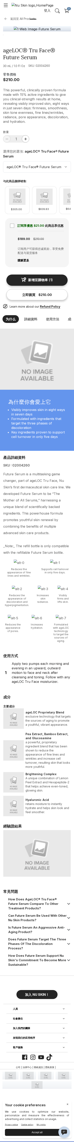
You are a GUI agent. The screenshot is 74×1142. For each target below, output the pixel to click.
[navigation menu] (5, 5)
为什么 (11, 319)
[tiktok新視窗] (49, 1057)
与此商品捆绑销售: (15, 181)
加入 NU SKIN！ (37, 994)
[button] (37, 993)
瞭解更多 (23, 260)
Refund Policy (50, 306)
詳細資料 (30, 319)
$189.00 (24, 239)
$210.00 (11, 79)
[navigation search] (57, 11)
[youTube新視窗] (41, 1057)
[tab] (33, 19)
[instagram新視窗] (33, 1057)
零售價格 (9, 74)
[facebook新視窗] (24, 1057)
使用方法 (52, 319)
